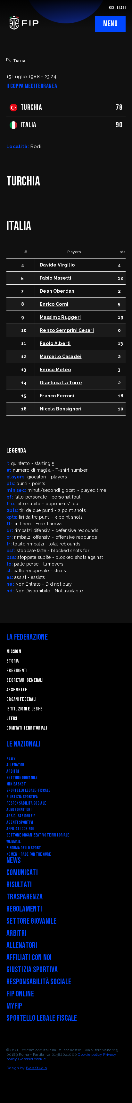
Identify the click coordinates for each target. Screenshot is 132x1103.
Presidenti (16, 671)
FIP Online (20, 994)
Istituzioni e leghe (24, 709)
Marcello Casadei (60, 356)
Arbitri (12, 771)
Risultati (19, 885)
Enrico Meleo (55, 369)
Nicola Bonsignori (61, 408)
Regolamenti (24, 909)
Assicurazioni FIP (21, 816)
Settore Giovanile (22, 777)
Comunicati (22, 873)
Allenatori (15, 765)
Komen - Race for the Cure (28, 854)
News (10, 758)
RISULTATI (117, 8)
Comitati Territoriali (26, 728)
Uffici (11, 719)
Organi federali (21, 699)
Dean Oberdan (57, 291)
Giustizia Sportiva (22, 796)
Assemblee (17, 690)
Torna (19, 60)
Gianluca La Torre (61, 382)
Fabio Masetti (55, 278)
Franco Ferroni (57, 395)
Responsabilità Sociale (26, 803)
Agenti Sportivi (19, 822)
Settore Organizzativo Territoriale (38, 835)
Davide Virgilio (57, 264)
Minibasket (16, 784)
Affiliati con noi (20, 828)
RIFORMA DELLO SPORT (23, 848)
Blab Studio (36, 1068)
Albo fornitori (18, 809)
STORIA (12, 661)
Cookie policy (90, 1054)
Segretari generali (24, 680)
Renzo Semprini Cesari (67, 330)
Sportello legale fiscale (41, 1018)
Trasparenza (24, 897)
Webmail (13, 841)
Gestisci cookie (32, 1059)
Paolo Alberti (55, 343)
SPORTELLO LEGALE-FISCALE (28, 790)
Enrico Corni (54, 304)
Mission (13, 652)
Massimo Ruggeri (60, 317)
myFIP (14, 1006)
